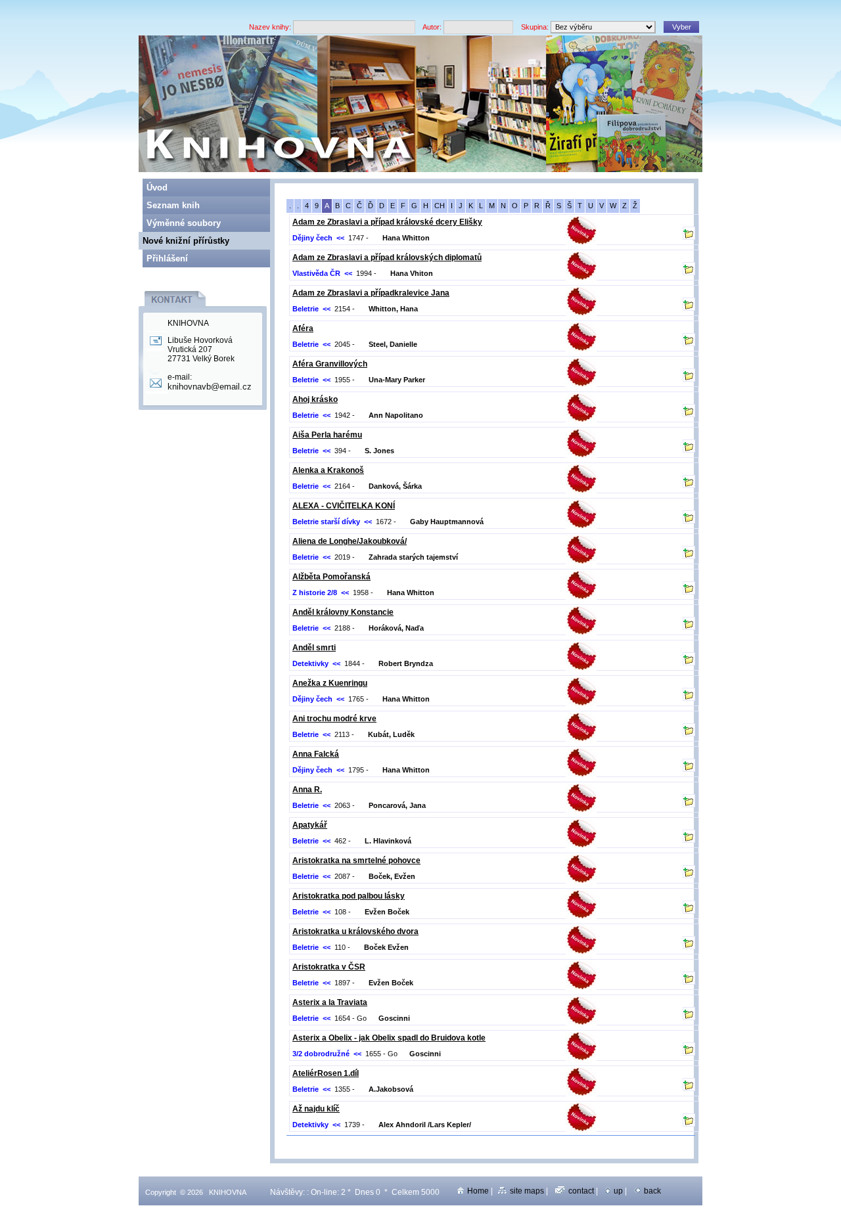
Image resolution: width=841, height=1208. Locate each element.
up (618, 1191)
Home (478, 1191)
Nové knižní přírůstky (186, 241)
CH (439, 206)
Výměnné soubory (184, 223)
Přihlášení (167, 258)
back (652, 1191)
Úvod (157, 187)
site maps (527, 1191)
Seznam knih (173, 205)
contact (581, 1191)
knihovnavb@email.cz (210, 386)
